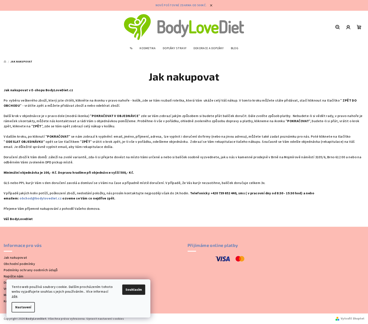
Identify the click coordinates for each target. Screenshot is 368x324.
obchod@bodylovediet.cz (41, 198)
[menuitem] (131, 48)
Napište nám (14, 276)
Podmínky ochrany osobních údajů (31, 270)
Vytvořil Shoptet (352, 318)
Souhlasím (133, 289)
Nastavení (23, 307)
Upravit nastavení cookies (105, 319)
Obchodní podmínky (19, 264)
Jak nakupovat (15, 257)
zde (14, 296)
